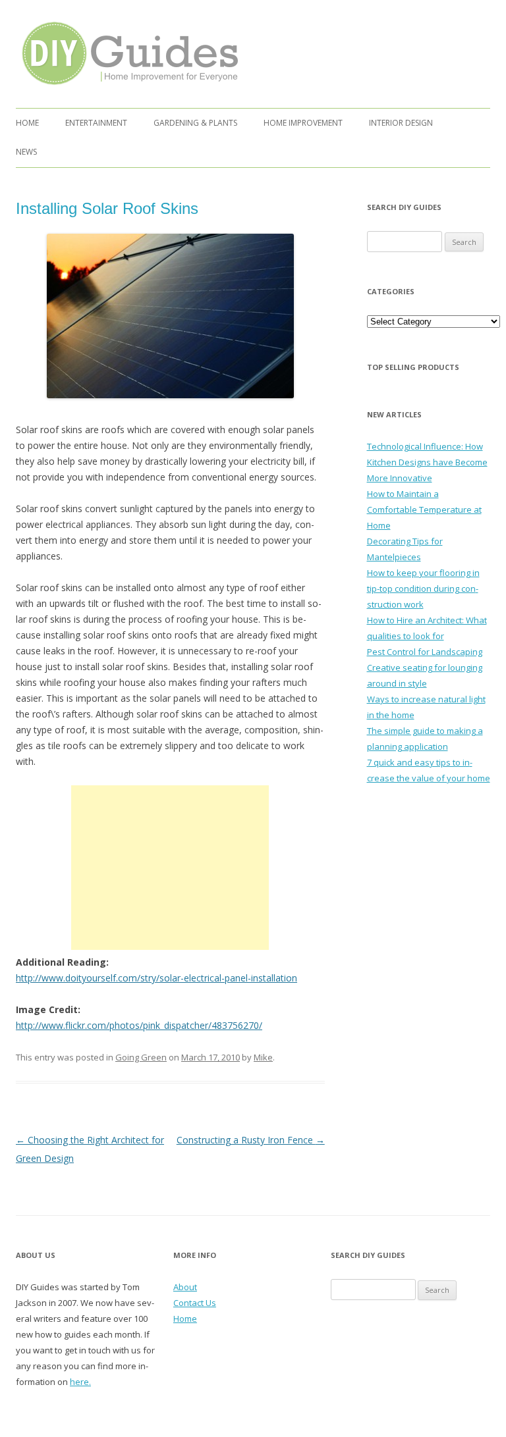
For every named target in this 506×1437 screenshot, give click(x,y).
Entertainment (96, 122)
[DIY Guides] (127, 87)
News (26, 151)
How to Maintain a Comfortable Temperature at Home (424, 509)
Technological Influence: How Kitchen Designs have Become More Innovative (427, 462)
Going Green (141, 1057)
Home (27, 122)
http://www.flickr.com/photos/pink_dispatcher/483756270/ (139, 1025)
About (185, 1287)
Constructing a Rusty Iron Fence (251, 1140)
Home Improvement (303, 122)
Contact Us (194, 1303)
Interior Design (401, 122)
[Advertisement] (170, 867)
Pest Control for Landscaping (424, 652)
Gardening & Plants (195, 122)
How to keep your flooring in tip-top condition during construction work (423, 588)
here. (80, 1382)
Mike (263, 1057)
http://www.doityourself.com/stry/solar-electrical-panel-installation (156, 978)
